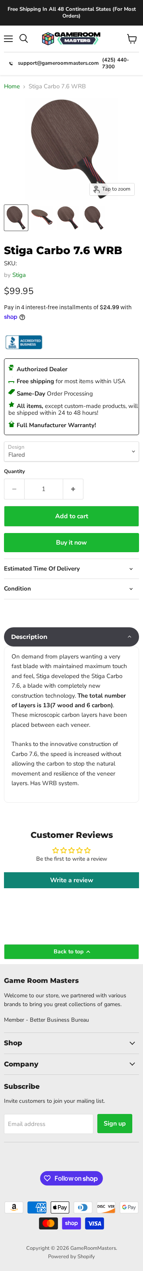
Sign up (115, 1123)
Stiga (19, 275)
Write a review (71, 880)
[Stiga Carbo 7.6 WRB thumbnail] (16, 218)
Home (12, 86)
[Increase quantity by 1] (73, 489)
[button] (71, 636)
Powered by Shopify (71, 1256)
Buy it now (71, 542)
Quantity (14, 472)
